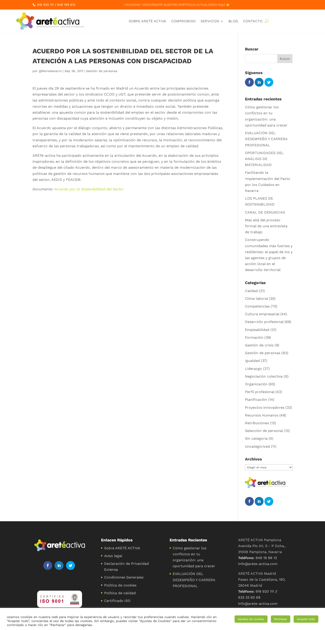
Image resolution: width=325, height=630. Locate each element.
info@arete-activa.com (257, 564)
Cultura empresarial (262, 314)
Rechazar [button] (280, 619)
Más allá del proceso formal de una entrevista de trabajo (266, 226)
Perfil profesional (259, 392)
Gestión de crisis (259, 345)
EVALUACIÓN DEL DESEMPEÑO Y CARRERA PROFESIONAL (266, 139)
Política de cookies (120, 585)
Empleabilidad (257, 330)
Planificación (256, 399)
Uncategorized (257, 446)
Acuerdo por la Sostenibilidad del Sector (89, 189)
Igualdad (252, 361)
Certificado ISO (117, 601)
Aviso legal (113, 556)
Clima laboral (256, 298)
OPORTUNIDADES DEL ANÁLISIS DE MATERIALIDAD (264, 159)
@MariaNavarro (50, 71)
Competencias (257, 306)
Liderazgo (253, 369)
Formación (254, 337)
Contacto (252, 21)
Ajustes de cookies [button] (251, 619)
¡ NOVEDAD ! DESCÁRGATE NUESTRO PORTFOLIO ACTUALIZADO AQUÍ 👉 (177, 4)
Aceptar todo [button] (306, 619)
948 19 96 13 (266, 558)
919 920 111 (45, 4)
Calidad (251, 291)
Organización (256, 384)
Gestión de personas (101, 71)
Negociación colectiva (264, 376)
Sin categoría (256, 438)
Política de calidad (120, 593)
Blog (233, 21)
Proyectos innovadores (264, 407)
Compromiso (183, 21)
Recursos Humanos (261, 415)
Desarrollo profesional (264, 322)
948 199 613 (66, 4)
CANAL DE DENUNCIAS (265, 212)
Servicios (210, 21)
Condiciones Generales (123, 577)
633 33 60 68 (249, 597)
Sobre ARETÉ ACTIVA (147, 21)
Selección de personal (264, 431)
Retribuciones (257, 423)
